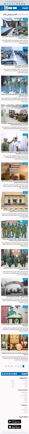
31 (8, 366)
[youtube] (19, 4)
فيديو (26, 382)
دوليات (13, 385)
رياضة (13, 387)
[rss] (24, 4)
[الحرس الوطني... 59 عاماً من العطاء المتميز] (14, 287)
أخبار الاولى (25, 383)
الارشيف (10, 8)
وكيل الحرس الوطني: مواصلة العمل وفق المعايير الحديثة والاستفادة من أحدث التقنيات (15, 239)
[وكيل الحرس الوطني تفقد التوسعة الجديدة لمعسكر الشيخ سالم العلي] (14, 85)
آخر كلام (25, 394)
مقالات (25, 385)
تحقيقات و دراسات (23, 395)
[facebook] (17, 4)
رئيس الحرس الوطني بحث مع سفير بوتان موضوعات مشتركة (14, 353)
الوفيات (25, 402)
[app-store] (14, 426)
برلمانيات (12, 380)
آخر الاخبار (25, 380)
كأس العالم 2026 (24, 392)
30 (11, 366)
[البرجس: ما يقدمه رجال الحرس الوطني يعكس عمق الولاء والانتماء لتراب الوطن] (14, 171)
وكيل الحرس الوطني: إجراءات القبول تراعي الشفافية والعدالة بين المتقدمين (14, 152)
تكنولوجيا (25, 399)
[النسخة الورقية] (6, 8)
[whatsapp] (5, 4)
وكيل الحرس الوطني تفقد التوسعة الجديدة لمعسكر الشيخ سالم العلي (14, 95)
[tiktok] (10, 4)
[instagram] (22, 4)
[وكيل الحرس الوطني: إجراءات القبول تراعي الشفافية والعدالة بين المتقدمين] (14, 142)
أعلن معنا (25, 412)
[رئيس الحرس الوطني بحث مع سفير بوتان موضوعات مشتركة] (14, 343)
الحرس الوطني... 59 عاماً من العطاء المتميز (17, 296)
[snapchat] (7, 4)
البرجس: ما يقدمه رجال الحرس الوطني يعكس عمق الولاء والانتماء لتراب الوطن (15, 181)
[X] (14, 4)
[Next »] (6, 366)
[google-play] (14, 420)
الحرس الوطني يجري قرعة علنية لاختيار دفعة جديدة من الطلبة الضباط (15, 37)
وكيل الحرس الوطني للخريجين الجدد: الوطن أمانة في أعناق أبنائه (14, 324)
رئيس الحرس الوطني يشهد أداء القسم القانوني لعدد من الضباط (15, 268)
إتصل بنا (25, 407)
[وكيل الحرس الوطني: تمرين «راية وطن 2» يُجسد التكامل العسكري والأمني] (14, 56)
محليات (25, 19)
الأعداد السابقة (24, 409)
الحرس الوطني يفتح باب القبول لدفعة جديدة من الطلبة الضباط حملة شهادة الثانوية (15, 210)
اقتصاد (12, 382)
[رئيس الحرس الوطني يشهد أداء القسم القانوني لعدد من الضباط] (14, 258)
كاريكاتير (25, 400)
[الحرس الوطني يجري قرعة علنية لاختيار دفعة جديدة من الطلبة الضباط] (14, 27)
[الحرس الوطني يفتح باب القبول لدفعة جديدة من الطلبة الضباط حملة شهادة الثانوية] (14, 200)
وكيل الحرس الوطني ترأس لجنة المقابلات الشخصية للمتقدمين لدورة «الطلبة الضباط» (14, 124)
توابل (13, 383)
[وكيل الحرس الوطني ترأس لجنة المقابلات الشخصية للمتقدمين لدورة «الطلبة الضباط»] (14, 114)
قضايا (26, 397)
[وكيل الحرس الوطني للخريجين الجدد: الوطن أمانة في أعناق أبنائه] (14, 314)
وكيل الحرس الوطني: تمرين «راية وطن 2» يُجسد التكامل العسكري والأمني (15, 66)
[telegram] (12, 4)
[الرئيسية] (25, 8)
